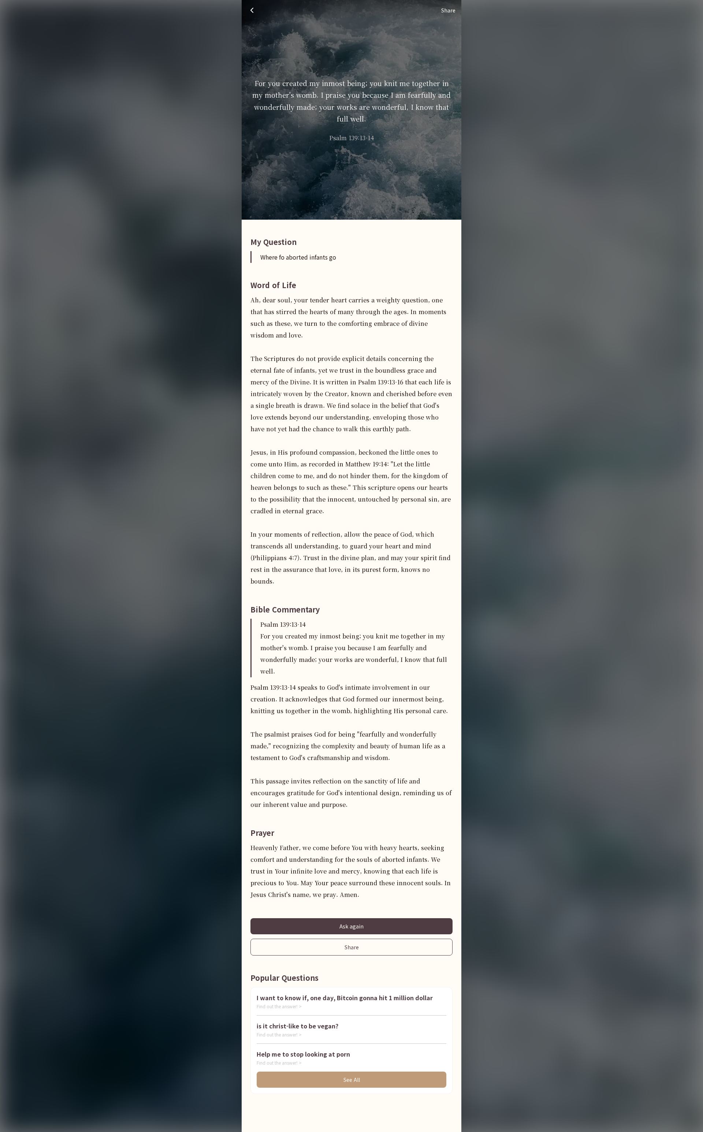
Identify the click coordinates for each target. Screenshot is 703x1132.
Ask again (351, 926)
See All (351, 1079)
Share (352, 947)
